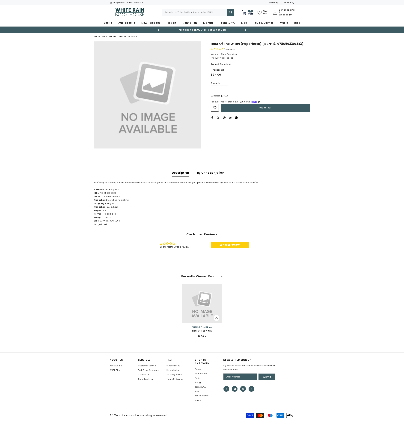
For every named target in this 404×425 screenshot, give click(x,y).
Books (105, 36)
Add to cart (266, 107)
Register (291, 10)
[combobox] (194, 12)
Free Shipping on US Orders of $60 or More (202, 29)
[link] (215, 108)
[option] (202, 30)
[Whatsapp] (236, 117)
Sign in (281, 11)
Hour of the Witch (202, 330)
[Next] (245, 30)
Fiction (113, 36)
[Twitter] (218, 117)
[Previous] (158, 30)
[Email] (230, 117)
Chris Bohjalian (229, 54)
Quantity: (216, 83)
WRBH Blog (288, 2)
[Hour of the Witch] (202, 303)
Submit (267, 376)
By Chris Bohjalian (210, 173)
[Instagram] (235, 389)
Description (180, 173)
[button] (217, 49)
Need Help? (274, 2)
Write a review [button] (230, 245)
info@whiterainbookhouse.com (128, 2)
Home (97, 36)
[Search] (198, 12)
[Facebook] (212, 117)
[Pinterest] (224, 117)
